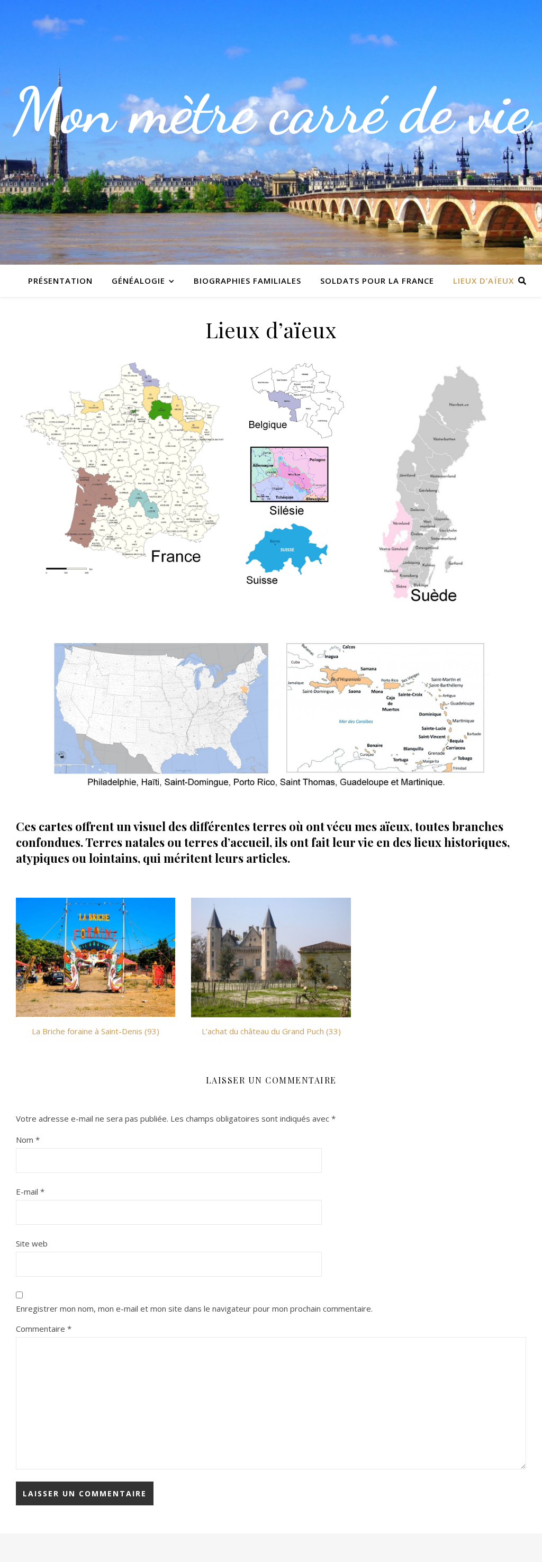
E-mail (30, 1191)
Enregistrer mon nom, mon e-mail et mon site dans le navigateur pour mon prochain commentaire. (194, 1308)
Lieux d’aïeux (483, 280)
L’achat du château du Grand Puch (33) (271, 1031)
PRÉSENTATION (60, 280)
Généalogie (138, 280)
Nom (28, 1139)
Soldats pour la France (377, 280)
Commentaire (43, 1328)
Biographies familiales (247, 280)
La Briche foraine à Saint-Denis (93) (95, 1031)
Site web (32, 1243)
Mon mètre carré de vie (271, 111)
